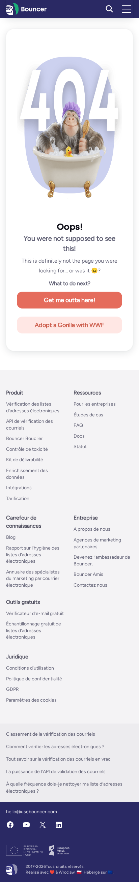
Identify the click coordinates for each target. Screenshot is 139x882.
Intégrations (19, 488)
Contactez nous (90, 585)
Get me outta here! (69, 300)
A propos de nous (92, 529)
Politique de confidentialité (34, 679)
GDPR (12, 689)
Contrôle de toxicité (27, 449)
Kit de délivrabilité (24, 460)
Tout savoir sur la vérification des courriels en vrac (58, 759)
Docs (79, 436)
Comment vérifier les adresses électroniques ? (55, 746)
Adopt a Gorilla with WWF (69, 325)
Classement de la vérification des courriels (50, 734)
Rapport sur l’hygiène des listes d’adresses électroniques (32, 554)
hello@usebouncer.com (31, 812)
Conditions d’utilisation (30, 668)
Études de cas (88, 415)
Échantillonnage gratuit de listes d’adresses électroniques (33, 630)
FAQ (78, 425)
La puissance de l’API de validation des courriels (56, 771)
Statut (80, 446)
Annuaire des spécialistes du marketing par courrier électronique (33, 578)
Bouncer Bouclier (24, 438)
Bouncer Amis (88, 574)
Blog (11, 537)
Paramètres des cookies (31, 700)
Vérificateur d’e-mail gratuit (35, 613)
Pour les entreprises (95, 404)
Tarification (17, 498)
